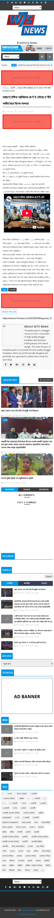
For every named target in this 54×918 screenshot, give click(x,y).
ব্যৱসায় (19, 856)
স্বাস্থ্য (36, 870)
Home (5, 88)
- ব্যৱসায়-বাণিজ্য (9, 798)
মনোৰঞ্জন (21, 861)
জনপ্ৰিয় (27, 583)
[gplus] (16, 2)
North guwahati (10, 822)
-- (28, 798)
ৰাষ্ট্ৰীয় (20, 865)
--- (44, 798)
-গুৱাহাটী (32, 808)
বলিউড (36, 851)
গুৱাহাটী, (31, 111)
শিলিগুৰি (11, 870)
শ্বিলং (20, 870)
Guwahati (7, 818)
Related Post (10, 380)
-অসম (15, 808)
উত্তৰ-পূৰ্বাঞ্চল (8, 827)
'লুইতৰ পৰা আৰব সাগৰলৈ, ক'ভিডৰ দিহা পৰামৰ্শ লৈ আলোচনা (32, 773)
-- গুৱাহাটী (36, 798)
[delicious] (45, 2)
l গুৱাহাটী (26, 818)
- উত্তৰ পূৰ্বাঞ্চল (21, 794)
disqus (26, 489)
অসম (36, 822)
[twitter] (12, 2)
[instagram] (41, 2)
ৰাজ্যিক (12, 865)
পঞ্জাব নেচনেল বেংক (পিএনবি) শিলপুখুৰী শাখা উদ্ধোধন (19, 410)
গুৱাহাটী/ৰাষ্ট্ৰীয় (37, 841)
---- (4, 803)
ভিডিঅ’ (12, 861)
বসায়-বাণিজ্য (46, 851)
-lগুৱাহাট (43, 803)
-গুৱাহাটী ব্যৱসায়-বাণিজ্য (11, 813)
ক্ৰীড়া (12, 832)
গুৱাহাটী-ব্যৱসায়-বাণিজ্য (11, 841)
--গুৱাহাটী (33, 803)
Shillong (26, 822)
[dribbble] (28, 2)
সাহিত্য (27, 870)
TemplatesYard (28, 910)
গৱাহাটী (19, 832)
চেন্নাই (30, 846)
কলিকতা (41, 827)
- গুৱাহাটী (33, 794)
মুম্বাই (30, 861)
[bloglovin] (24, 2)
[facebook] (7, 2)
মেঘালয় (38, 861)
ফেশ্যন (20, 851)
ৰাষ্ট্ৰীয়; (48, 865)
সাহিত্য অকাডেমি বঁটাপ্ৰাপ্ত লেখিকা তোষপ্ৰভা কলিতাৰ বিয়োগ (32, 761)
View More (47, 380)
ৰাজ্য (4, 865)
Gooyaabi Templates (27, 915)
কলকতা (32, 827)
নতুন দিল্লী (40, 846)
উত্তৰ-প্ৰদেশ (21, 827)
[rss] (33, 2)
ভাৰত (4, 861)
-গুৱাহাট (23, 808)
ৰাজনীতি (47, 861)
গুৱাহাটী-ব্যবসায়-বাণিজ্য (40, 837)
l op (17, 818)
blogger (9, 489)
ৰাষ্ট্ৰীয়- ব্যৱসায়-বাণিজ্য (34, 865)
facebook (44, 489)
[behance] (37, 2)
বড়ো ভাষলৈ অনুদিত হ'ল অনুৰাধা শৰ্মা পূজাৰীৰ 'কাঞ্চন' (30, 750)
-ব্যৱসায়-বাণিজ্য (29, 813)
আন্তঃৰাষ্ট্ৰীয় (45, 822)
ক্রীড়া (4, 832)
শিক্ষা (4, 870)
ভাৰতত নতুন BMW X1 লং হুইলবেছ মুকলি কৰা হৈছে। (30, 642)
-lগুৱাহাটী (6, 808)
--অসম (23, 803)
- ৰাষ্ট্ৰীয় (21, 798)
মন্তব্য (44, 583)
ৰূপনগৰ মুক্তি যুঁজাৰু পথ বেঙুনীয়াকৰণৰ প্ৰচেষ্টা (17, 478)
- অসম (9, 794)
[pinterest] (20, 2)
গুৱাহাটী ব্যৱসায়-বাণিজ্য (11, 837)
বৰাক (28, 851)
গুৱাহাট (28, 832)
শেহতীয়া (10, 583)
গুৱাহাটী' (25, 841)
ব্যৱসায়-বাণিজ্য (45, 856)
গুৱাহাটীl (5, 846)
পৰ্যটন (4, 851)
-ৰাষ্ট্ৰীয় (40, 813)
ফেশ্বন (12, 851)
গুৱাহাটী (7, 65)
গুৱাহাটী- (25, 837)
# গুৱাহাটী (12, 289)
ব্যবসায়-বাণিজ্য (8, 856)
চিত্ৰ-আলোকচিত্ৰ (18, 846)
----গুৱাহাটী (13, 803)
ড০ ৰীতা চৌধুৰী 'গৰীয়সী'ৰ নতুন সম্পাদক (25, 738)
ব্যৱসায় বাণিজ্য (30, 856)
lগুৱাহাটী (36, 818)
